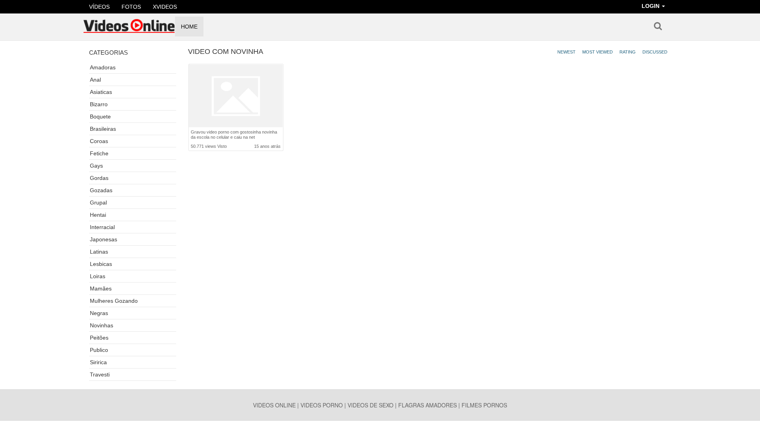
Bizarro (99, 104)
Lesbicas (101, 264)
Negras (99, 313)
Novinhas (101, 325)
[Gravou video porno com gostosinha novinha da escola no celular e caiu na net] (236, 96)
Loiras (97, 276)
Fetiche (99, 153)
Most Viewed (597, 52)
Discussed (654, 52)
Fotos (131, 7)
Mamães (101, 288)
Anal (95, 79)
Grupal (98, 202)
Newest (566, 52)
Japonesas (103, 239)
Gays (96, 165)
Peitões (99, 337)
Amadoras (103, 67)
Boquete (100, 116)
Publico (99, 350)
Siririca (98, 362)
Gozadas (101, 190)
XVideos (165, 7)
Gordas (99, 178)
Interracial (102, 227)
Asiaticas (101, 92)
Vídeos (99, 7)
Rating (627, 52)
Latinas (99, 251)
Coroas (99, 141)
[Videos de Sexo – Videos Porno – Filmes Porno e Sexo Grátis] (129, 23)
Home (189, 26)
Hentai (98, 215)
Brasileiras (103, 129)
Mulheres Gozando (114, 301)
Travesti (100, 374)
